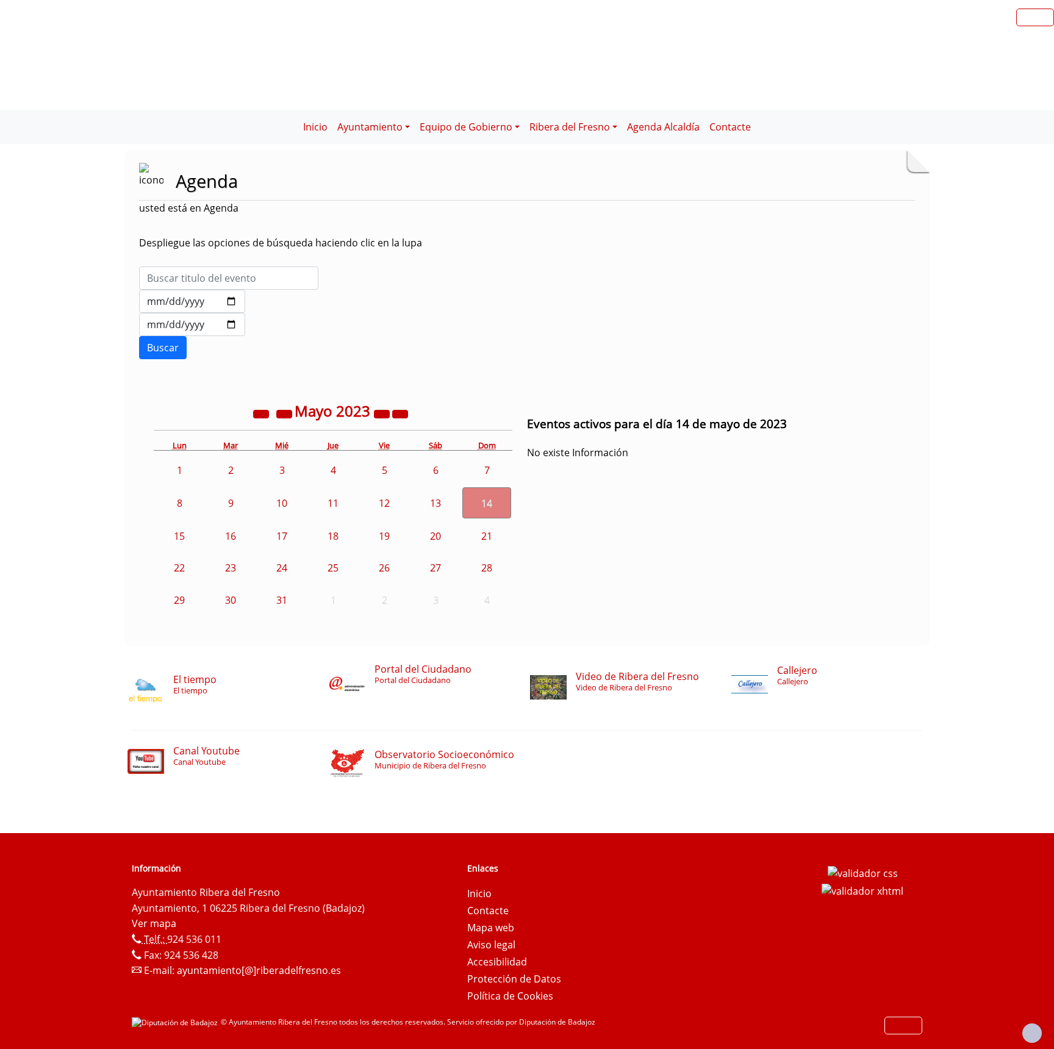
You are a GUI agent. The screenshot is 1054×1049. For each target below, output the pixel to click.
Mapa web (490, 927)
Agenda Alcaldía (663, 127)
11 (333, 503)
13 (435, 503)
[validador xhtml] (862, 890)
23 (230, 568)
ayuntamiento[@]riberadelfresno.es (259, 970)
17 (281, 536)
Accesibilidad (497, 961)
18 (333, 536)
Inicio (315, 127)
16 (230, 536)
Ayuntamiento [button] (370, 127)
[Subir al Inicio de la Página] (1032, 1033)
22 (179, 568)
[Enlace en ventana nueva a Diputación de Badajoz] (176, 1022)
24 (281, 568)
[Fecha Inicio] (192, 301)
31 (281, 600)
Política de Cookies (510, 996)
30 (230, 600)
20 (435, 536)
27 (435, 568)
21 (486, 536)
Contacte (730, 127)
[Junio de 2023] (400, 413)
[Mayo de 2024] (383, 413)
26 (384, 568)
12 (384, 503)
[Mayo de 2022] (262, 413)
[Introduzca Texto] (228, 278)
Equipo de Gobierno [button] (466, 127)
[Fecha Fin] (192, 324)
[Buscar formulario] (163, 347)
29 (179, 600)
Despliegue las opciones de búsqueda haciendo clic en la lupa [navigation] (280, 242)
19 (384, 536)
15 (179, 536)
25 (333, 568)
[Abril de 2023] (285, 413)
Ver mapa (154, 923)
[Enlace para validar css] (863, 872)
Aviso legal (491, 944)
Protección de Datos (514, 979)
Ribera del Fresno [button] (569, 127)
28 (486, 568)
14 (486, 503)
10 (281, 503)
